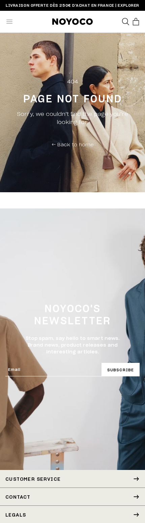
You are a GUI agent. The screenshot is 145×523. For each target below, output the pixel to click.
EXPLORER (128, 5)
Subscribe (120, 370)
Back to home (73, 144)
